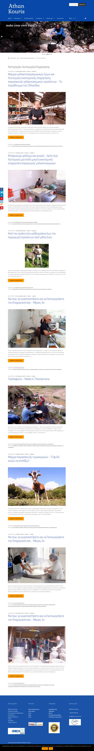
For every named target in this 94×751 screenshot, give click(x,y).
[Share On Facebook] (1, 189)
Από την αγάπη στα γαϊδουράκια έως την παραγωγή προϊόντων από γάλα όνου (32, 235)
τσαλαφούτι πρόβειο (56, 445)
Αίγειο (15, 525)
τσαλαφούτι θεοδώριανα (45, 445)
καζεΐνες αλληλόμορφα (39, 527)
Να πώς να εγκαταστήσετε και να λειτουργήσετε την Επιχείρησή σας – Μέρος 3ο (36, 300)
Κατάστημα (49, 18)
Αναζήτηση (82, 4)
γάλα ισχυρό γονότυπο (29, 527)
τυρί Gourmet (30, 686)
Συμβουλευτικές (53, 709)
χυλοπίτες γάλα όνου (47, 289)
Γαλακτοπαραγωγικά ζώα (22, 525)
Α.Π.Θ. (29, 715)
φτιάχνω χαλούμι (45, 223)
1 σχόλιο (34, 296)
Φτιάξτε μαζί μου (28, 18)
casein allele (15, 527)
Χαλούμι (35, 222)
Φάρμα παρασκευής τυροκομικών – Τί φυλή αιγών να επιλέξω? (33, 459)
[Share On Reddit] (1, 201)
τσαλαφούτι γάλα (22, 445)
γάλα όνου (22, 289)
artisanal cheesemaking (17, 604)
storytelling (16, 144)
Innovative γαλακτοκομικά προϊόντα (22, 444)
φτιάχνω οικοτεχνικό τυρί (57, 146)
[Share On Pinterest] (1, 198)
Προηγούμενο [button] (2, 37)
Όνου (32, 287)
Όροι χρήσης (31, 711)
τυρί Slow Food (36, 686)
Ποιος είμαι (17, 18)
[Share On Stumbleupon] (1, 204)
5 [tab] (49, 54)
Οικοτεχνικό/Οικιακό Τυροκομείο (27, 58)
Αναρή (20, 222)
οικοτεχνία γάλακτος (17, 223)
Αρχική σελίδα (13, 58)
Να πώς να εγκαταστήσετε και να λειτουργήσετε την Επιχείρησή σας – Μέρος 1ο (36, 617)
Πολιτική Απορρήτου (33, 709)
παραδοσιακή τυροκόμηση (20, 686)
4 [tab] (47, 54)
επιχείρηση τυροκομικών (44, 369)
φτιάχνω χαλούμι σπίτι (55, 223)
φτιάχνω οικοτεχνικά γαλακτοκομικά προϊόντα (39, 146)
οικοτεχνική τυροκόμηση (56, 369)
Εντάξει (45, 748)
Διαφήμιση (51, 711)
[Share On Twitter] (1, 192)
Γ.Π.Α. (29, 713)
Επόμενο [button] (92, 37)
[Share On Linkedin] (1, 195)
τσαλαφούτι (15, 445)
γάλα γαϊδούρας (15, 289)
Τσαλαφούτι (50, 444)
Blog (18, 58)
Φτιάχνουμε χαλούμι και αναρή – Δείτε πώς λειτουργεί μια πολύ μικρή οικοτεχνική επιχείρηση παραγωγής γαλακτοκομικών (33, 159)
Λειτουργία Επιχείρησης (24, 144)
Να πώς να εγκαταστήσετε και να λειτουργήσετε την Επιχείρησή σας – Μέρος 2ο (36, 539)
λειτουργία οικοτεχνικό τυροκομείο (20, 146)
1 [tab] (42, 54)
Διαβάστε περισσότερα (16, 137)
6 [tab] (51, 54)
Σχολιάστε (33, 71)
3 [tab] (46, 54)
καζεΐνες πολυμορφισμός (51, 527)
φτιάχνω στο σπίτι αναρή (35, 223)
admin (28, 71)
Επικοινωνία (60, 18)
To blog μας (39, 18)
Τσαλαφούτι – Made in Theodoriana (28, 379)
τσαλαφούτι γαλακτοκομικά (32, 445)
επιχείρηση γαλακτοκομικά (18, 369)
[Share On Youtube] (1, 207)
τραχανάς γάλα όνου (37, 289)
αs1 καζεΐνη (20, 527)
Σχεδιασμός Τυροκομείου (55, 717)
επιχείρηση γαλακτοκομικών (31, 369)
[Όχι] (92, 747)
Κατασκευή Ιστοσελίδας (55, 715)
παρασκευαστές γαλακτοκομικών (22, 606)
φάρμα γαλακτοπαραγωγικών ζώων (38, 606)
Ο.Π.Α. (29, 717)
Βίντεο (50, 713)
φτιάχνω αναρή (25, 223)
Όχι (51, 748)
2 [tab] (44, 54)
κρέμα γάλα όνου (28, 289)
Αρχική (9, 18)
